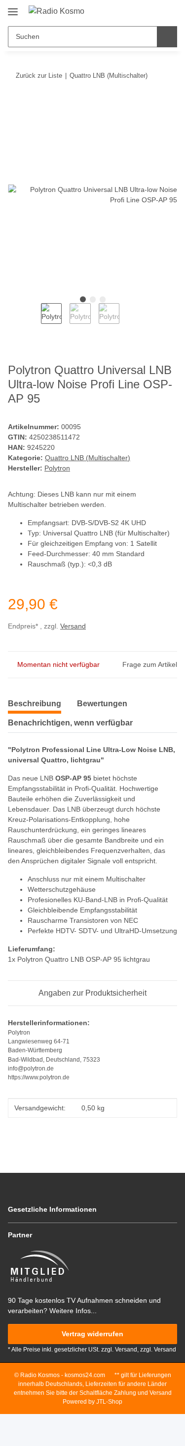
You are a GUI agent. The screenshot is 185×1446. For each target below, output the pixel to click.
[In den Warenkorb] (15, 106)
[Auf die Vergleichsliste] (131, 129)
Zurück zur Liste (39, 75)
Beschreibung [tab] (34, 703)
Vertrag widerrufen (92, 1334)
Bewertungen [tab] (102, 703)
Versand (73, 626)
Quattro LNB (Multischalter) (87, 458)
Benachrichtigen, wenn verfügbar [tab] (70, 723)
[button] (138, 11)
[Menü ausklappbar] (13, 8)
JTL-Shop (109, 1401)
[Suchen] (167, 36)
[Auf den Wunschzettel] (156, 129)
